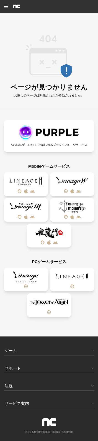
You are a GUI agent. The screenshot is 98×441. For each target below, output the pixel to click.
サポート (13, 368)
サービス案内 (17, 403)
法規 (9, 386)
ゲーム (11, 350)
